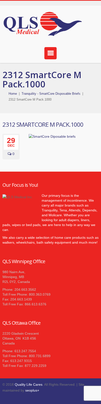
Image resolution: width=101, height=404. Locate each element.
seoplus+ (32, 390)
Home (13, 93)
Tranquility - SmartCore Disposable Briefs (51, 93)
